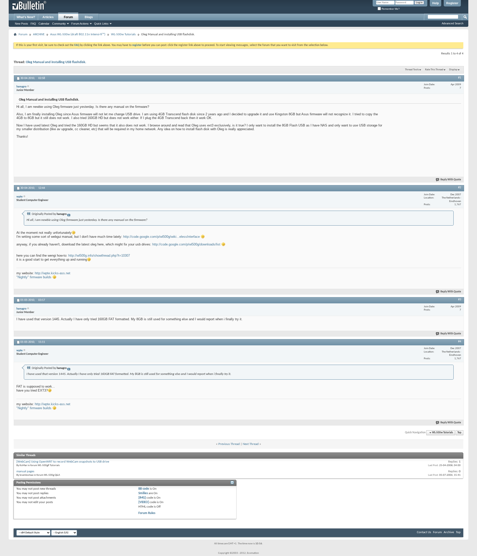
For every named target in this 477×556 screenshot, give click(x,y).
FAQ (33, 23)
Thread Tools (412, 69)
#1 (459, 77)
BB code (143, 488)
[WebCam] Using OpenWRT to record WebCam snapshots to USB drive (62, 461)
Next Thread (251, 444)
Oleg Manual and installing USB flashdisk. (56, 62)
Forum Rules (146, 513)
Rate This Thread (434, 69)
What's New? (26, 17)
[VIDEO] (143, 502)
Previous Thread (229, 444)
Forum (68, 17)
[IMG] (142, 497)
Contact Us (424, 532)
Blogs (89, 17)
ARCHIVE (38, 34)
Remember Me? (390, 8)
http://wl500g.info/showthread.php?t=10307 (99, 255)
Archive (449, 532)
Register (452, 3)
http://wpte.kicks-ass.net (52, 273)
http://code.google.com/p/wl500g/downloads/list (186, 244)
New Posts (21, 23)
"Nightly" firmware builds (33, 277)
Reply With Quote (450, 179)
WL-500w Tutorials (123, 34)
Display (453, 69)
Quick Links (101, 23)
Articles (48, 17)
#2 (459, 187)
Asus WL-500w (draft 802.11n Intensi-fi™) (77, 34)
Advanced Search (452, 23)
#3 (459, 299)
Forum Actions (80, 23)
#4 (459, 341)
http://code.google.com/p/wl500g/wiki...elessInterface (161, 236)
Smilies (143, 493)
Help (435, 3)
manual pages (25, 471)
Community (59, 23)
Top (459, 432)
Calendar (44, 23)
